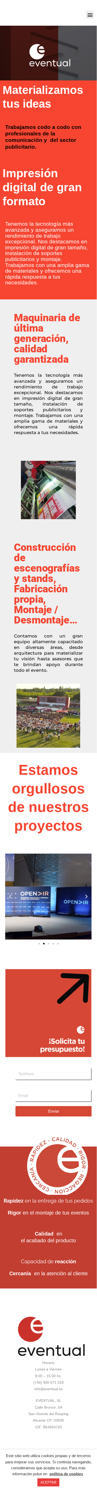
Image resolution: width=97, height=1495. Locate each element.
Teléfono (22, 1065)
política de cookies (66, 1474)
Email (20, 1087)
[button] (90, 14)
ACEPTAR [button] (48, 1482)
